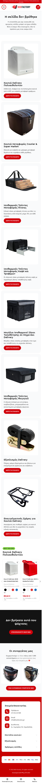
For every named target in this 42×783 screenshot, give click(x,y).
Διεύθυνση (15, 725)
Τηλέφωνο (15, 710)
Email (13, 717)
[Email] (7, 718)
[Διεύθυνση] (7, 725)
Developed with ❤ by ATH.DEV (21, 773)
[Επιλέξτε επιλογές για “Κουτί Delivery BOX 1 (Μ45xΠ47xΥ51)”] (36, 562)
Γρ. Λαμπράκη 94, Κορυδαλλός (21, 727)
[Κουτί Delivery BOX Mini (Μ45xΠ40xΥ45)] (11, 568)
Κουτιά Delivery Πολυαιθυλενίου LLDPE (11, 585)
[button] (3, 673)
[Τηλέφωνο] (7, 711)
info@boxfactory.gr (18, 720)
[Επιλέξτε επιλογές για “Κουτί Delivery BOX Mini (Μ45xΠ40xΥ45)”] (17, 562)
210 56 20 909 (16, 713)
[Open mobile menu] (4, 7)
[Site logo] (21, 7)
